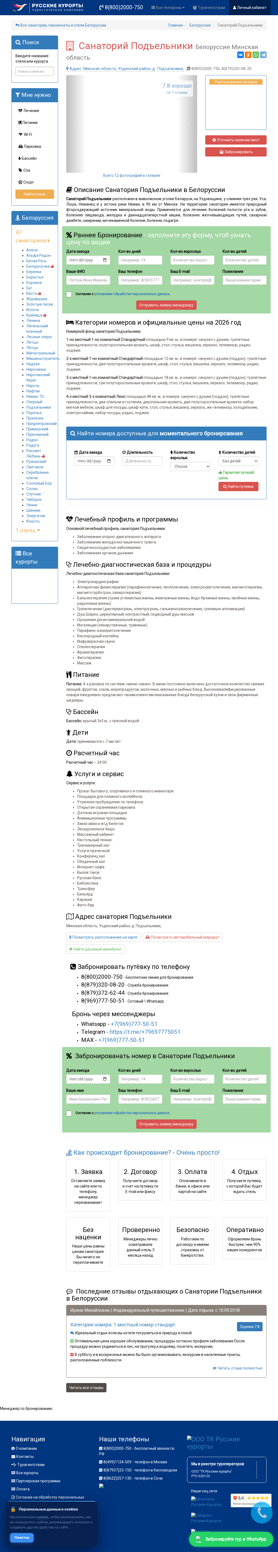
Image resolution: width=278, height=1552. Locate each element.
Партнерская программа (38, 1481)
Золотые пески (39, 304)
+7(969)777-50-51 (134, 1024)
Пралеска (34, 418)
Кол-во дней (129, 251)
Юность (33, 521)
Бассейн (29, 158)
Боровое (34, 282)
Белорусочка (38, 266)
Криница (34, 315)
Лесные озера (39, 337)
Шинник (33, 510)
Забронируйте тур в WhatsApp (236, 1539)
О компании (26, 1448)
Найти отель (35, 194)
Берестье (34, 277)
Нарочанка (36, 369)
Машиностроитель (43, 358)
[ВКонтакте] (240, 55)
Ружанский (36, 461)
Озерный (34, 402)
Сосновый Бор (39, 483)
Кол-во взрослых (185, 251)
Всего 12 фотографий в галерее (131, 175)
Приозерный (37, 434)
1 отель (26, 530)
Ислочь (32, 310)
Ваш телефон (130, 271)
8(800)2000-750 (124, 7)
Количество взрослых (182, 455)
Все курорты (27, 1473)
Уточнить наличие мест (238, 140)
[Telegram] (263, 55)
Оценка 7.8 (250, 1326)
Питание (30, 122)
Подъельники (38, 407)
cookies (42, 1517)
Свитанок (34, 467)
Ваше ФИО (75, 271)
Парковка (32, 146)
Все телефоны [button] (169, 7)
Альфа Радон (38, 255)
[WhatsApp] (255, 55)
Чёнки (31, 505)
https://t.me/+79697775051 (145, 1032)
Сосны (32, 489)
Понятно (21, 1537)
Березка (33, 272)
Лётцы (32, 342)
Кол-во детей (235, 251)
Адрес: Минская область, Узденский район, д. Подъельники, (127, 68)
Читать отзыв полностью (240, 1368)
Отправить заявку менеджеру (166, 305)
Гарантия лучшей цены (236, 475)
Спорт (28, 182)
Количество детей (238, 452)
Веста (32, 293)
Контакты (25, 1456)
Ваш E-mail (180, 271)
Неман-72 (35, 396)
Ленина (33, 320)
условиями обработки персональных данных (131, 294)
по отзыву (177, 88)
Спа (26, 170)
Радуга (32, 445)
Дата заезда (77, 251)
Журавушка (36, 299)
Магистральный (40, 353)
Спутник (33, 494)
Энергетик (35, 516)
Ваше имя (75, 1090)
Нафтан (33, 391)
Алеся (31, 250)
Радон (32, 440)
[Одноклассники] (248, 55)
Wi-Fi (28, 134)
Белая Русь (36, 261)
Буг (29, 288)
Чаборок (34, 499)
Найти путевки (241, 486)
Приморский (37, 429)
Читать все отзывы (86, 1387)
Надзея (33, 364)
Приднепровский (41, 423)
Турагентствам (211, 7)
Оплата (23, 1489)
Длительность (140, 452)
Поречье (34, 413)
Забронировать (239, 152)
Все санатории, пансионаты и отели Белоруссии (63, 25)
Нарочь (33, 385)
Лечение (31, 110)
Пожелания (233, 271)
